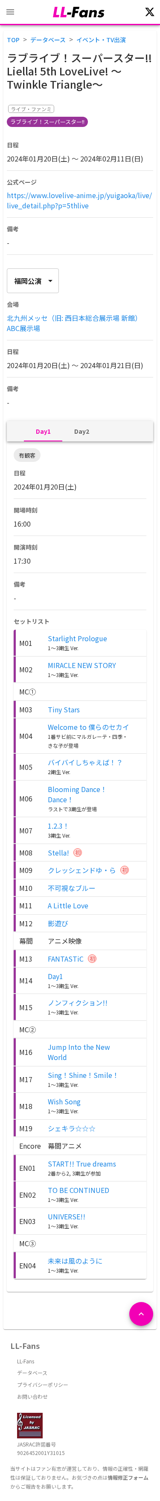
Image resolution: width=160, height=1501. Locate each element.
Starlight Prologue (77, 638)
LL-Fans (25, 1361)
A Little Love (68, 905)
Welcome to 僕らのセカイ (88, 727)
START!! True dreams (82, 1163)
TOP (13, 39)
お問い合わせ (32, 1396)
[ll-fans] (79, 12)
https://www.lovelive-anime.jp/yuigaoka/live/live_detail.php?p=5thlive (79, 200)
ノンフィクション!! (78, 1002)
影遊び (58, 923)
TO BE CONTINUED (78, 1190)
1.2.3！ (59, 826)
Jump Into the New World (79, 1052)
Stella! (58, 852)
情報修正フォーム (128, 1477)
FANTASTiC (66, 959)
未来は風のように (75, 1261)
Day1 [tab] (43, 431)
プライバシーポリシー (42, 1384)
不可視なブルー (72, 888)
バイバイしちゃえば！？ (85, 762)
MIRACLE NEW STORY (82, 665)
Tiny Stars (64, 709)
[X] (149, 11)
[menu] (10, 11)
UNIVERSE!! (66, 1216)
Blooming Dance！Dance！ (77, 794)
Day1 (55, 976)
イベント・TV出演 (101, 39)
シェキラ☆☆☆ (72, 1128)
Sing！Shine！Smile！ (83, 1075)
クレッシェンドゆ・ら (82, 870)
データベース (48, 39)
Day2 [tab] (81, 431)
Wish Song (64, 1101)
